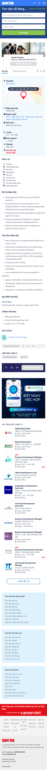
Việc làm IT (9, 686)
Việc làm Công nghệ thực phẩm (17, 622)
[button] (39, 3)
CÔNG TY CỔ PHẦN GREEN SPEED (27, 552)
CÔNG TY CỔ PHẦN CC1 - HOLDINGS (28, 444)
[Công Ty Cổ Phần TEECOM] (8, 567)
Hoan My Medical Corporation (26, 475)
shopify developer (10, 357)
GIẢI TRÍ (23, 729)
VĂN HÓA (23, 726)
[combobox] (23, 15)
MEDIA (6, 720)
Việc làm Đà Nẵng (11, 653)
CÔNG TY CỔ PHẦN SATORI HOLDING (28, 431)
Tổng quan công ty (19, 71)
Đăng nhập (41, 8)
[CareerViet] (30, 712)
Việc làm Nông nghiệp (13, 613)
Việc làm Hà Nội (11, 640)
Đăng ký (32, 8)
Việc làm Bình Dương (12, 643)
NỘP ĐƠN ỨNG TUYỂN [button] (23, 64)
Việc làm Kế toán (11, 600)
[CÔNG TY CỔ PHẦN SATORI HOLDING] (8, 432)
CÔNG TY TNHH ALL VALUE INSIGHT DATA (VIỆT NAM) (28, 461)
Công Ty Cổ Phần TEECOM (24, 568)
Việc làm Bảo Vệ (11, 607)
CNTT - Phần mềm (13, 117)
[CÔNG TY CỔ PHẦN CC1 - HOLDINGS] (8, 446)
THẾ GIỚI (6, 727)
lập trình (24, 357)
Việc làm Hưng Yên (12, 659)
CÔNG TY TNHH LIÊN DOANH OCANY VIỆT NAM (28, 492)
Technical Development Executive (25, 504)
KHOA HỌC (32, 723)
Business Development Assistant (29, 549)
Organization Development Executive (26, 487)
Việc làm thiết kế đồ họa (14, 696)
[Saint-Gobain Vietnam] (8, 507)
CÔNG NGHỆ (15, 723)
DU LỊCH (15, 730)
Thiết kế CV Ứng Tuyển (17, 337)
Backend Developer (23, 442)
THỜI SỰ (6, 723)
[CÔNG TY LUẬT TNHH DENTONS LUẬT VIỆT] (8, 536)
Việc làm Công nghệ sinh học (16, 616)
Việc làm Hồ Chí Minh (13, 637)
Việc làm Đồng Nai (12, 647)
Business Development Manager (28, 457)
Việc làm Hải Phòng (12, 656)
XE (15, 727)
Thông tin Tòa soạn (8, 759)
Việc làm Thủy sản (12, 619)
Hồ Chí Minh (10, 84)
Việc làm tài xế (10, 689)
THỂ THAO (32, 720)
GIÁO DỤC (41, 720)
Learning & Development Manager (25, 564)
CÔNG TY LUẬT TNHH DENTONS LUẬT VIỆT (28, 536)
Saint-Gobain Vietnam (23, 508)
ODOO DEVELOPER (22, 428)
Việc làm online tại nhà (13, 674)
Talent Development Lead (26, 472)
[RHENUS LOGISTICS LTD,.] (8, 523)
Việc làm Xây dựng (12, 604)
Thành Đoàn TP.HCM (9, 761)
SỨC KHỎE (32, 727)
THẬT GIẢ (41, 727)
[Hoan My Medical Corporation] (8, 476)
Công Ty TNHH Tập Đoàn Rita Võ (23, 59)
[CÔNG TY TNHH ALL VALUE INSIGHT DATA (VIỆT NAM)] (8, 459)
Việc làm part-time (12, 677)
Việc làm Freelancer (12, 683)
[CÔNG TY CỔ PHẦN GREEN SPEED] (8, 551)
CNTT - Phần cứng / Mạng (29, 117)
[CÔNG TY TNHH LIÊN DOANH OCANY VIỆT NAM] (8, 490)
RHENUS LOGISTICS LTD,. (24, 521)
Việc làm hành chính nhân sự (16, 693)
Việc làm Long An (11, 650)
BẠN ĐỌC (41, 723)
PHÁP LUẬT (6, 730)
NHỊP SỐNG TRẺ (23, 721)
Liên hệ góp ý (6, 766)
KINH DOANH (14, 720)
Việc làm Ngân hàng (12, 610)
